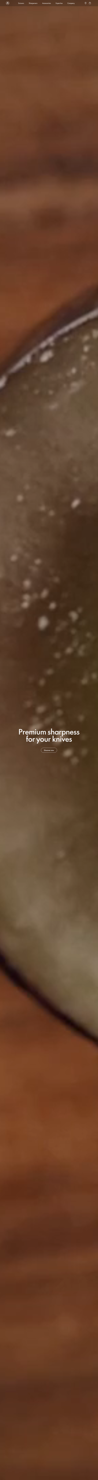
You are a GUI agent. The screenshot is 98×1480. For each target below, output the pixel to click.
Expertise (59, 3)
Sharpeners (33, 3)
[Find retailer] (85, 3)
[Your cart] (90, 3)
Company (71, 3)
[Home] (7, 3)
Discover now (49, 750)
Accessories (46, 3)
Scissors (21, 3)
